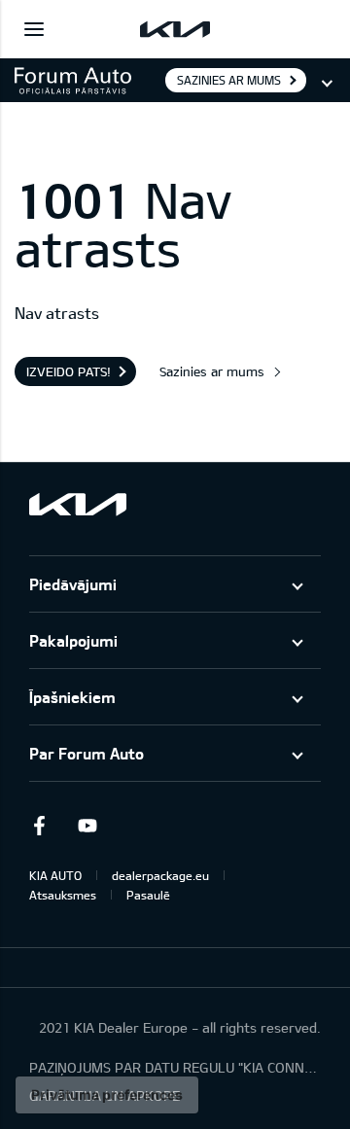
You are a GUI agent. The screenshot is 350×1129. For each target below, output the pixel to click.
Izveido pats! (68, 371)
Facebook (39, 825)
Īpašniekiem (72, 697)
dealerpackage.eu (160, 875)
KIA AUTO (55, 875)
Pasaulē (148, 894)
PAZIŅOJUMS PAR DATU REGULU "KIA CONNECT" (175, 1067)
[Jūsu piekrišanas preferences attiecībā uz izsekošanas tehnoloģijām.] (107, 1094)
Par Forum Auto (86, 753)
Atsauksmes (62, 894)
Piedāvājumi (73, 584)
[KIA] (175, 29)
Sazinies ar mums (229, 80)
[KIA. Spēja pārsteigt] (77, 504)
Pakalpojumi (73, 640)
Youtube (87, 825)
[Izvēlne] (34, 29)
